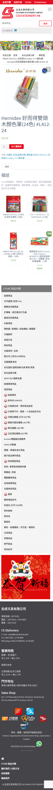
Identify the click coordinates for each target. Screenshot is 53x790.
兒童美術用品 (10, 488)
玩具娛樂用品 (10, 483)
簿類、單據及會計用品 (14, 450)
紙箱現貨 (12, 395)
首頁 (15, 55)
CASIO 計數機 (10, 444)
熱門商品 (8, 544)
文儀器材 (8, 334)
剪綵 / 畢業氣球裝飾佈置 (15, 466)
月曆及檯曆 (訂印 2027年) (19, 417)
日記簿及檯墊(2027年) (18, 433)
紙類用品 (8, 295)
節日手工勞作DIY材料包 (14, 356)
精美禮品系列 (10, 499)
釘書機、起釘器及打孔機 (15, 312)
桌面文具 (8, 340)
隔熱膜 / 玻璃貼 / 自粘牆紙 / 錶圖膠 (19, 328)
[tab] (7, 167)
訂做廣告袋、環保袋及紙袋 (20, 406)
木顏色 (9, 154)
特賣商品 (8, 538)
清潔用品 (8, 389)
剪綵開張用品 (14, 461)
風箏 (10, 494)
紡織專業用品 (10, 384)
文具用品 (8, 532)
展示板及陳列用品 (12, 455)
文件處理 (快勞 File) (13, 301)
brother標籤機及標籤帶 (14, 439)
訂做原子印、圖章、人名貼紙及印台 (24, 411)
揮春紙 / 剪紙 (10, 472)
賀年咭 (7, 516)
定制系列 (8, 549)
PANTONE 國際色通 (13, 378)
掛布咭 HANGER (15, 400)
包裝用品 (8, 323)
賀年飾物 (8, 510)
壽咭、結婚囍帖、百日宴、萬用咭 (19, 527)
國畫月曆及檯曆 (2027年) (19, 422)
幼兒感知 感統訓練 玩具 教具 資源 (19, 367)
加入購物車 (16, 146)
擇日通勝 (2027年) (16, 428)
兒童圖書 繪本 (10, 362)
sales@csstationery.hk (18, 634)
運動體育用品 (10, 477)
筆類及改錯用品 (11, 306)
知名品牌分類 (28, 55)
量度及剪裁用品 (11, 317)
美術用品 (8, 345)
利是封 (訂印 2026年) (13, 505)
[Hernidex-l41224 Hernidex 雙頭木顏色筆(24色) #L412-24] (26, 88)
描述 (7, 166)
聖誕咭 (7, 521)
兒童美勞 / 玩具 (11, 351)
